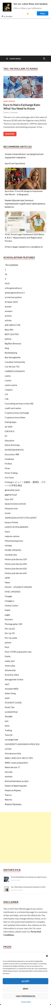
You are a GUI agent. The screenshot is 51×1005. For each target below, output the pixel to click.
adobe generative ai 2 (15, 292)
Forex (7, 468)
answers (9, 311)
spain (7, 698)
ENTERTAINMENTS (14, 449)
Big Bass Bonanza (13, 343)
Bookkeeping (11, 352)
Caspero (9, 389)
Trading (8, 730)
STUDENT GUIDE (13, 702)
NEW (7, 577)
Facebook (9, 459)
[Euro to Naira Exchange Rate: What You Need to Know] (25, 87)
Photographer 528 (13, 624)
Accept (25, 981)
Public (8, 656)
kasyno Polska (11, 522)
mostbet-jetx (11, 554)
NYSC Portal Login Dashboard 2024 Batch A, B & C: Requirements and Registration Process (24, 237)
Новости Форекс (13, 790)
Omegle (8, 596)
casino (8, 375)
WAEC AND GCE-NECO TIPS (19, 758)
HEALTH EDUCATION (15, 503)
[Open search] (44, 59)
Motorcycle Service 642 (16, 573)
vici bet (8, 748)
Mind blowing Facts (14, 540)
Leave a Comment (10, 112)
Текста (8, 795)
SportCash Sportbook (15, 163)
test (6, 721)
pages (7, 614)
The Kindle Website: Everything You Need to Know (29, 877)
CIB (6, 399)
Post (7, 647)
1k (6, 274)
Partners (9, 619)
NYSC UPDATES (12, 591)
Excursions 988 (12, 454)
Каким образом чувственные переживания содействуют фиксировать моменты (25, 203)
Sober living (10, 693)
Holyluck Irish (11, 508)
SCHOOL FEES (12, 674)
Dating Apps (10, 422)
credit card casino (13, 408)
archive (8, 315)
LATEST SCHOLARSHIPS (16, 527)
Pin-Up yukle (11, 638)
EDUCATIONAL (12, 445)
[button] (47, 956)
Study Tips (10, 707)
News (7, 582)
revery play (10, 665)
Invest (8, 513)
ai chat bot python (13, 297)
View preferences (25, 996)
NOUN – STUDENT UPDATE (18, 587)
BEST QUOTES (12, 334)
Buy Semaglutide (12, 357)
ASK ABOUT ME (12, 325)
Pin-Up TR (10, 633)
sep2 (7, 684)
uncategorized (11, 739)
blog (7, 348)
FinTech (8, 463)
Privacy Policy (26, 1002)
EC (6, 436)
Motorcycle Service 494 (16, 564)
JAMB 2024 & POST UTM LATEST (21, 517)
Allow (42, 13)
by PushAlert (8, 16)
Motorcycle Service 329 (16, 559)
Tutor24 (8, 735)
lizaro (7, 531)
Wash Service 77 (12, 767)
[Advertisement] (25, 39)
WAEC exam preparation (16, 762)
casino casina (11, 385)
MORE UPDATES (9, 101)
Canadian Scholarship (15, 362)
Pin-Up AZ (10, 628)
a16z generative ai (13, 288)
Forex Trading (11, 473)
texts (7, 725)
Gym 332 (9, 499)
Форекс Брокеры (13, 804)
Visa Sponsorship (13, 753)
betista (8, 338)
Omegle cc (9, 601)
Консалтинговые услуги (16, 781)
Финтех (8, 799)
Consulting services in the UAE (19, 403)
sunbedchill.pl (11, 711)
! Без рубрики (11, 265)
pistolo (8, 642)
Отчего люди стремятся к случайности (24, 246)
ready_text (10, 661)
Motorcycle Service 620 (16, 568)
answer (8, 306)
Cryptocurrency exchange (17, 412)
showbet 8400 (11, 688)
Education (9, 440)
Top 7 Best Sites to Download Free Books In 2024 (28, 887)
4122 (7, 283)
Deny (25, 988)
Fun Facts (9, 477)
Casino (8, 380)
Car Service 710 (12, 366)
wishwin (9, 776)
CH (6, 394)
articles (8, 320)
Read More (8, 133)
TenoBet (9, 716)
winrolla (8, 772)
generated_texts (12, 490)
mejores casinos (12, 536)
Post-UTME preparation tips (18, 651)
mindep (8, 545)
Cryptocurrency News (15, 417)
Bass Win (9, 329)
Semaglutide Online (14, 679)
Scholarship (10, 670)
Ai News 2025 (11, 302)
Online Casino (11, 605)
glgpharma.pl (11, 494)
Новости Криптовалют (16, 785)
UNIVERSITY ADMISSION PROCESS (22, 744)
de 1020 (8, 426)
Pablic (7, 610)
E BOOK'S (9, 431)
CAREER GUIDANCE (15, 371)
